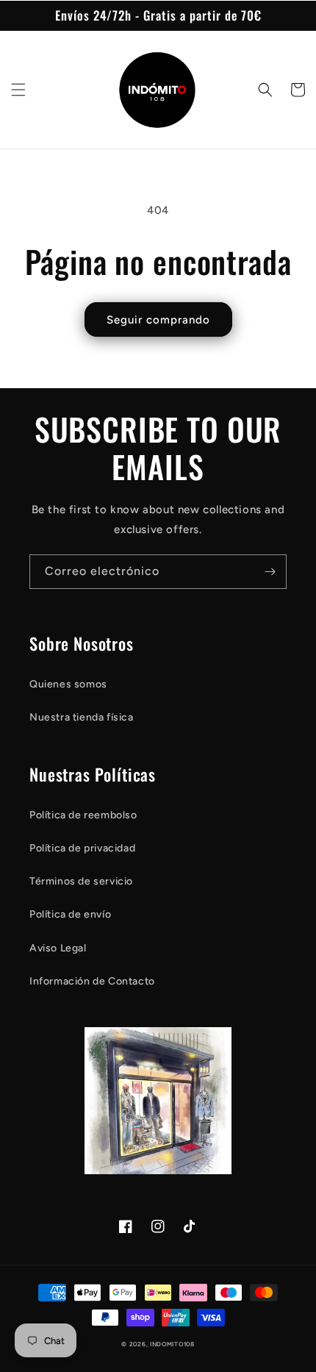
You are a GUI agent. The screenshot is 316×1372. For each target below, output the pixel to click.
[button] (18, 90)
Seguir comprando (158, 319)
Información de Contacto (92, 981)
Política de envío (70, 914)
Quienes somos (68, 684)
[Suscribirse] (270, 571)
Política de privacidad (82, 848)
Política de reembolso (83, 815)
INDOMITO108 (172, 1344)
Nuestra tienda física (81, 717)
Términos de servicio (81, 881)
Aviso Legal (58, 948)
